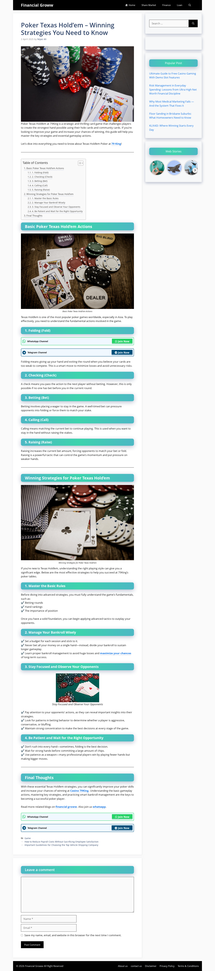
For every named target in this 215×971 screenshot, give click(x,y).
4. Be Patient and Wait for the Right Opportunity (57, 211)
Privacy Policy (167, 966)
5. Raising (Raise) (41, 189)
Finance (166, 5)
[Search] (193, 23)
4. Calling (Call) (40, 185)
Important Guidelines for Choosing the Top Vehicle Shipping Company (61, 844)
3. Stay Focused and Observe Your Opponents (56, 206)
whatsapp (99, 807)
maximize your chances (115, 653)
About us (123, 966)
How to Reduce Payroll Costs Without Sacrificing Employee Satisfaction (62, 841)
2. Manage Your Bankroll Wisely (48, 202)
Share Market (148, 5)
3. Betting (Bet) (39, 180)
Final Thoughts (34, 215)
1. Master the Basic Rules (45, 198)
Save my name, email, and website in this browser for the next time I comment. (73, 935)
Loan (179, 5)
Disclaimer (150, 966)
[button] (189, 5)
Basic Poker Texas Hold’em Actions (45, 168)
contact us (136, 966)
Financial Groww (37, 5)
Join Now (123, 341)
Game (28, 838)
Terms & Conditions (188, 966)
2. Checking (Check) (42, 176)
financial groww (66, 807)
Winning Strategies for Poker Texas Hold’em (50, 194)
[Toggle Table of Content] (79, 163)
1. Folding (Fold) (40, 172)
